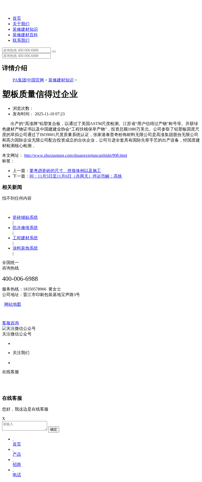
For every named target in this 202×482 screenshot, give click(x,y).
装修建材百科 (25, 35)
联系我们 (21, 40)
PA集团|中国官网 (28, 80)
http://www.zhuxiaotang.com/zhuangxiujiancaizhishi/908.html (75, 155)
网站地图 (12, 304)
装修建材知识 (25, 29)
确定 (53, 429)
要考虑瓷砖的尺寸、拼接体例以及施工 (65, 170)
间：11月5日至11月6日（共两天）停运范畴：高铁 (75, 176)
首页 (17, 18)
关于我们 (21, 24)
